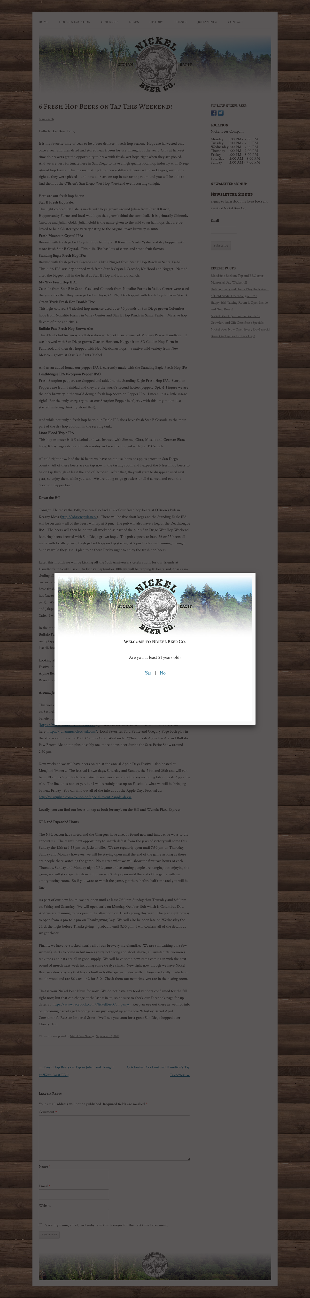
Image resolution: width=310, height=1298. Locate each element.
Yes (148, 673)
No (163, 673)
